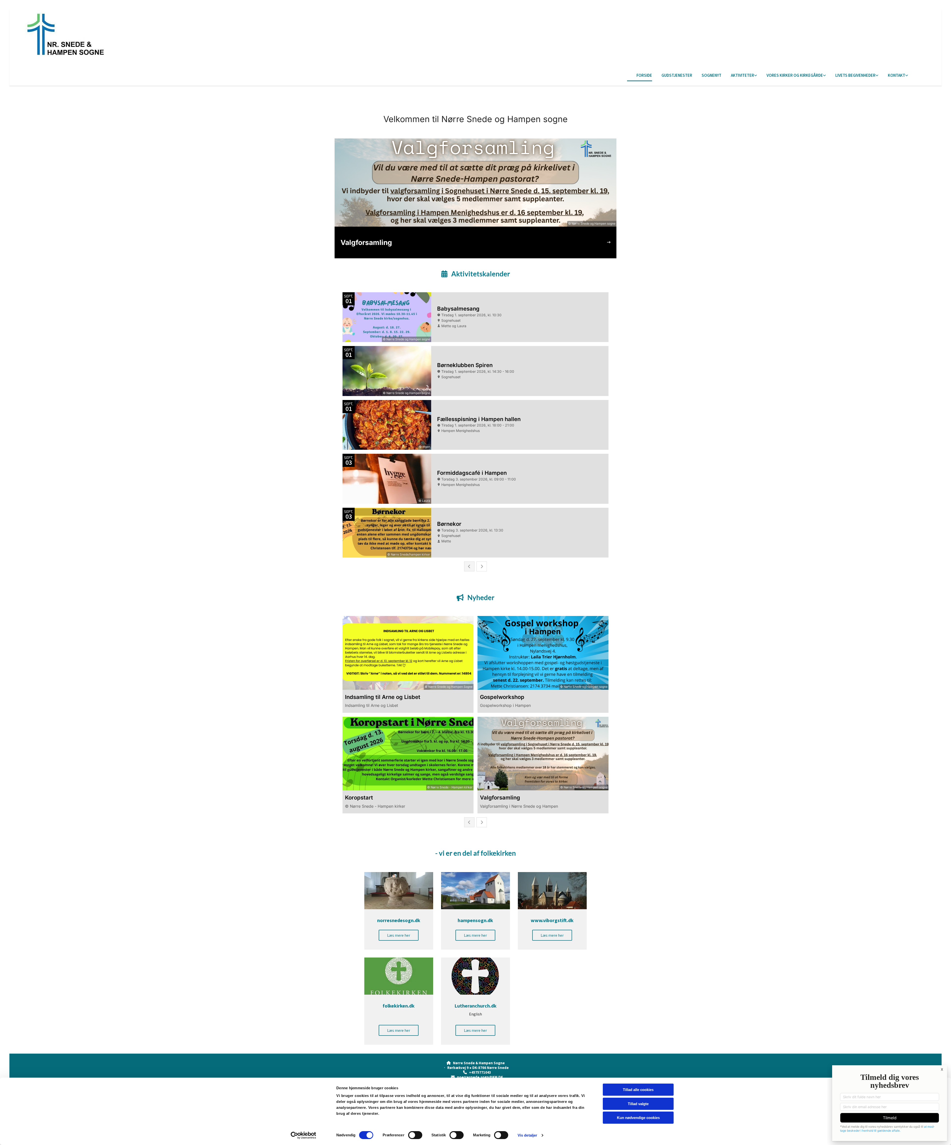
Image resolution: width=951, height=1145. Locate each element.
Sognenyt (711, 75)
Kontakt (896, 75)
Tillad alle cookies (638, 1090)
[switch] (415, 1135)
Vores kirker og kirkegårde (794, 75)
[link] (739, 75)
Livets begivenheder (855, 75)
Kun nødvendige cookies (638, 1118)
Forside (644, 75)
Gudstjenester (676, 75)
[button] (399, 935)
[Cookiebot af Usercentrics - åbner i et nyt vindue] (303, 1135)
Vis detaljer (527, 1135)
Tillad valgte (638, 1104)
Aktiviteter (742, 75)
